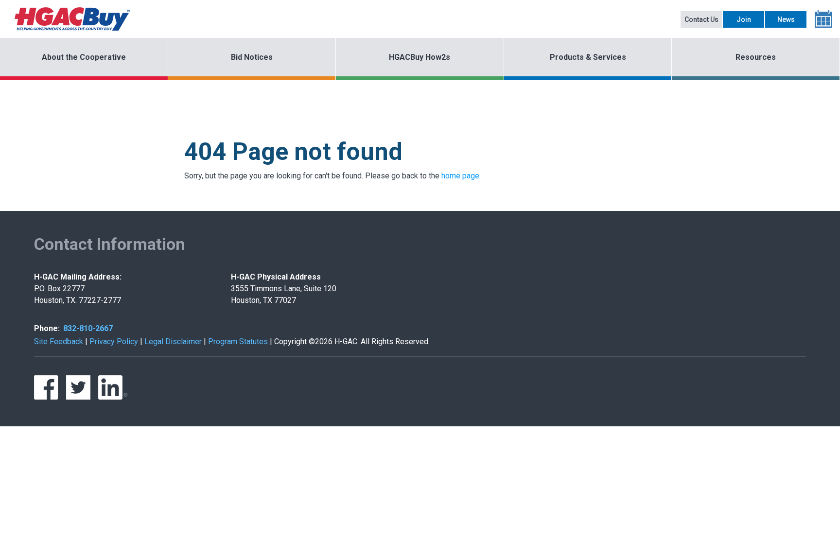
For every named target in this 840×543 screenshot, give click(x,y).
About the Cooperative (84, 57)
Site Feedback (58, 341)
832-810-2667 (88, 328)
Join (743, 19)
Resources (755, 57)
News (786, 19)
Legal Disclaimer (173, 341)
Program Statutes (238, 341)
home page (460, 175)
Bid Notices (252, 57)
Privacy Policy (113, 341)
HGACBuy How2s (419, 57)
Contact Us (701, 19)
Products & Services (588, 57)
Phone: (47, 328)
